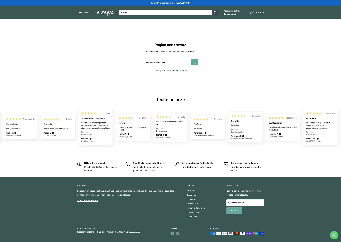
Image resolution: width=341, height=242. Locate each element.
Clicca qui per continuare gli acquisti (170, 70)
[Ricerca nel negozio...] (194, 62)
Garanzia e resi (193, 203)
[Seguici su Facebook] (172, 233)
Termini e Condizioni (195, 207)
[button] (15, 133)
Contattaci (191, 199)
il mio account (230, 14)
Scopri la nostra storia (87, 200)
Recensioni (191, 195)
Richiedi (234, 210)
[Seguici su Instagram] (177, 233)
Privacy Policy (192, 212)
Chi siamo (191, 190)
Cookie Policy (192, 216)
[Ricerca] (215, 12)
